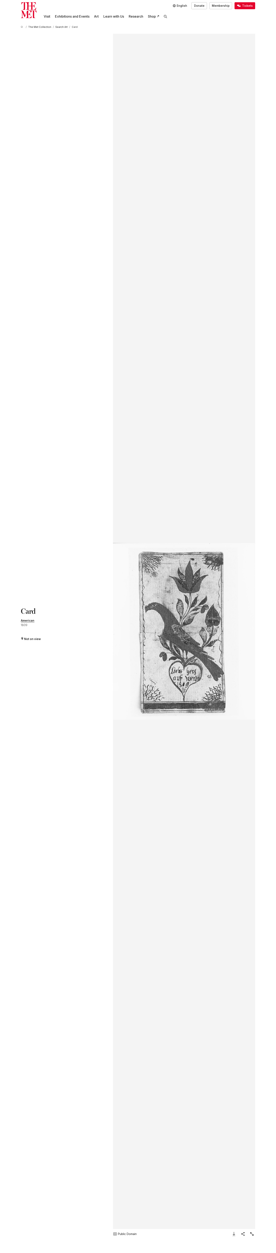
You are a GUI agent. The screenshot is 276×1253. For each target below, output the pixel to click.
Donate (199, 5)
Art (96, 16)
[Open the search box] (166, 16)
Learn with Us (113, 16)
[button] (184, 631)
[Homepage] (29, 10)
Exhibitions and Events (72, 16)
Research (136, 16)
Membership (221, 5)
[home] (22, 27)
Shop (152, 16)
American (27, 620)
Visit (47, 16)
